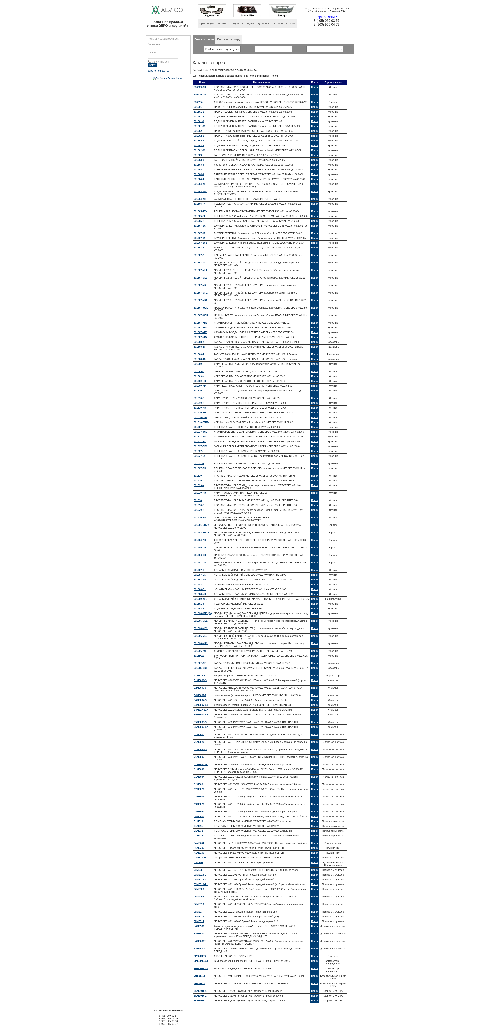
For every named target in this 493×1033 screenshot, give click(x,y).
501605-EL (199, 216)
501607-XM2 (200, 327)
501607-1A (200, 225)
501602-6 (199, 145)
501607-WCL (201, 307)
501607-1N (200, 238)
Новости (224, 23)
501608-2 (199, 342)
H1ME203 (199, 852)
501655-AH (200, 547)
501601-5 (199, 116)
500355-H (199, 102)
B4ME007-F (200, 695)
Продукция (206, 23)
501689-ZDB (200, 599)
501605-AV (200, 203)
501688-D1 (200, 589)
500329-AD (200, 87)
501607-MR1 (201, 292)
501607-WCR (201, 315)
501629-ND (200, 493)
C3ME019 (199, 796)
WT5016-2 (199, 983)
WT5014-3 (199, 976)
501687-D (199, 570)
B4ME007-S (200, 700)
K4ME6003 (200, 933)
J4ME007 (199, 896)
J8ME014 (199, 921)
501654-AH (200, 540)
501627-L (199, 451)
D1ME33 (198, 835)
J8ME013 (199, 916)
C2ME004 (199, 784)
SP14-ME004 (201, 968)
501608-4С (200, 359)
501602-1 (199, 136)
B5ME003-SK (201, 727)
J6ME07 (198, 911)
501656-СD (200, 555)
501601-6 (199, 121)
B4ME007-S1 (201, 705)
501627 (198, 427)
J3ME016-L (200, 874)
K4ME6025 (200, 948)
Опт (292, 23)
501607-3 (199, 247)
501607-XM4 (200, 337)
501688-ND (200, 594)
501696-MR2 (201, 643)
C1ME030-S (200, 749)
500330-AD (200, 94)
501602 (198, 131)
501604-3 (199, 174)
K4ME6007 (200, 941)
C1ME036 (199, 769)
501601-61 (199, 126)
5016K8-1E (200, 663)
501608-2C (200, 346)
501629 (198, 475)
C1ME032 (199, 757)
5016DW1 (199, 655)
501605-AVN (200, 211)
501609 (198, 364)
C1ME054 (199, 776)
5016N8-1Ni (200, 668)
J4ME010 (199, 904)
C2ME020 (199, 789)
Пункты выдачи (243, 23)
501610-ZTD (200, 417)
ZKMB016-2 (200, 996)
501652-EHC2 (201, 532)
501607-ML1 (200, 270)
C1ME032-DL (201, 764)
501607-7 (199, 255)
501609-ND (200, 381)
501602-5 (199, 140)
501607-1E (199, 233)
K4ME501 (199, 926)
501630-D (199, 505)
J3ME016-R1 (201, 884)
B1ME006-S (200, 680)
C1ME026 (199, 742)
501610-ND (200, 408)
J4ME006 (199, 889)
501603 (198, 155)
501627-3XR (200, 436)
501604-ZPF (200, 199)
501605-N (199, 221)
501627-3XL (200, 432)
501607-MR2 (201, 300)
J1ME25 (198, 870)
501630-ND (200, 517)
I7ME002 (198, 862)
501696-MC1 (201, 621)
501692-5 (199, 608)
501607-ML (200, 262)
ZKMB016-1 (200, 991)
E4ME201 (199, 843)
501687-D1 (200, 575)
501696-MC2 (201, 628)
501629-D (199, 480)
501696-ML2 (200, 636)
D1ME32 (198, 831)
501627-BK (200, 441)
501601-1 (199, 111)
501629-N (199, 485)
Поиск (314, 87)
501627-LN (200, 456)
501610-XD (200, 412)
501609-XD (200, 386)
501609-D (199, 371)
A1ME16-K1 (200, 675)
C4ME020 (199, 811)
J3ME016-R (200, 879)
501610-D (199, 398)
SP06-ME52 (200, 956)
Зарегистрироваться (159, 70)
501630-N (199, 510)
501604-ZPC (200, 191)
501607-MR (200, 285)
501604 (198, 169)
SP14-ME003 (201, 961)
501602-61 (199, 150)
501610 (198, 390)
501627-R (199, 463)
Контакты (280, 23)
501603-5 (199, 164)
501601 (198, 107)
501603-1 (199, 160)
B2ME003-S (200, 688)
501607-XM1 (200, 322)
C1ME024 (199, 734)
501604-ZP (199, 184)
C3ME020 (199, 804)
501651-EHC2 (201, 525)
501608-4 (199, 354)
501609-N (199, 376)
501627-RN (200, 468)
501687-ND (200, 579)
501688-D (199, 584)
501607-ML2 (200, 277)
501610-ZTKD (201, 422)
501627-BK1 (200, 446)
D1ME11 (198, 826)
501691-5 (199, 603)
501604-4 (199, 179)
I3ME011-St (200, 857)
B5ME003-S (200, 722)
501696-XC (200, 651)
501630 (198, 500)
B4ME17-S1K (201, 709)
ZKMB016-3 (200, 1000)
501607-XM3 (200, 332)
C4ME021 (199, 816)
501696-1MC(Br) (203, 613)
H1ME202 (199, 848)
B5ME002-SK (201, 714)
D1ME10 (198, 821)
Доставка (264, 23)
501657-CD (200, 562)
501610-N (199, 403)
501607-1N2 (200, 243)
